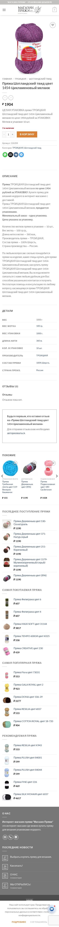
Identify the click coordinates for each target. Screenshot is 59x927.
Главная (7, 79)
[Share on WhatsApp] (5, 154)
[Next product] (5, 97)
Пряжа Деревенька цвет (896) (27, 484)
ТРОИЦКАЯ (20, 79)
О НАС (14, 874)
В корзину (27, 134)
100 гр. (39, 326)
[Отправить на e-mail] (5, 837)
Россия (39, 370)
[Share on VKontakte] (15, 154)
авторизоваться (16, 433)
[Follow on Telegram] (15, 837)
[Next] (56, 482)
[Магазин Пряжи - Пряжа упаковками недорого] (29, 10)
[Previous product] (10, 97)
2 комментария (18, 878)
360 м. (39, 340)
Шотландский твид (40, 79)
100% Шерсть (42, 362)
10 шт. (39, 348)
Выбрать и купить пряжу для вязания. (31, 856)
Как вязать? (16, 865)
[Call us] (10, 837)
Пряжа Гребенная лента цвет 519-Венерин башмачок (10, 487)
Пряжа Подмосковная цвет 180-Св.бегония (48, 485)
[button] (4, 10)
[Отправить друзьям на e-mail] (10, 154)
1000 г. (39, 333)
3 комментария (21, 888)
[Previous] (2, 482)
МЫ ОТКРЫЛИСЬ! (20, 884)
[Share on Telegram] (21, 154)
